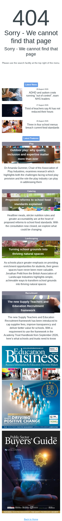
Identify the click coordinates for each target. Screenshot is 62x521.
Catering (31, 191)
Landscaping (31, 238)
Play (31, 144)
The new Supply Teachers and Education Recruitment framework (28, 306)
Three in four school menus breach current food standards (42, 126)
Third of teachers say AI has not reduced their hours (42, 110)
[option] (31, 387)
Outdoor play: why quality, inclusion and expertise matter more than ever (28, 155)
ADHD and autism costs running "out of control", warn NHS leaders (42, 95)
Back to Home (31, 519)
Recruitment (31, 293)
